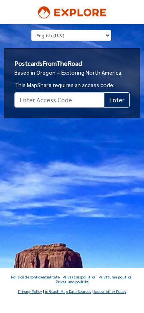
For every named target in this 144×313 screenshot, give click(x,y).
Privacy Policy (30, 291)
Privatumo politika (72, 281)
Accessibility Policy (110, 291)
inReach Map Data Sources (68, 291)
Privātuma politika (115, 276)
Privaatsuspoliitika (79, 276)
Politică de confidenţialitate (35, 276)
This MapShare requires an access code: (65, 84)
